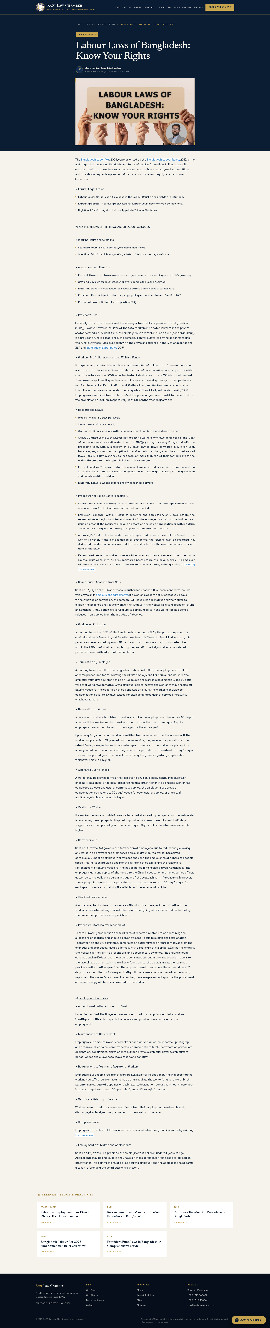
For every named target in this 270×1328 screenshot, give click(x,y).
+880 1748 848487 (197, 1295)
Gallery (89, 1305)
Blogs (161, 7)
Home (117, 7)
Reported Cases (95, 1300)
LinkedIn (54, 1303)
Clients (137, 7)
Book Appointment (220, 7)
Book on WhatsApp (198, 1290)
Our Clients (92, 1295)
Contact (186, 7)
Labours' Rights (106, 24)
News (177, 7)
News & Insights (145, 1295)
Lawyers (126, 7)
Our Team (91, 1290)
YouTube (66, 1303)
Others (197, 7)
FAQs (169, 7)
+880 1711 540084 (197, 1300)
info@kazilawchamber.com (201, 1305)
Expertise (149, 7)
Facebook (41, 1303)
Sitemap (141, 1305)
